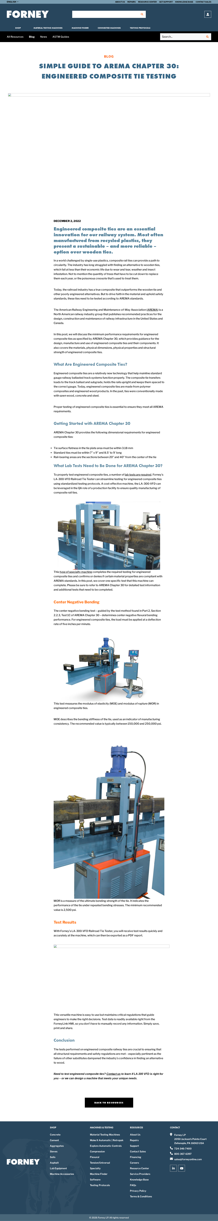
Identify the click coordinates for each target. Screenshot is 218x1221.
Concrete (55, 1134)
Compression (97, 1151)
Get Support (166, 2)
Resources (136, 1127)
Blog (32, 36)
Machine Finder (80, 28)
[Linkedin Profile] (173, 1168)
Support (134, 1145)
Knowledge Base (184, 2)
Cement (54, 1140)
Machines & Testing (101, 1127)
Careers (134, 1162)
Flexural (94, 1157)
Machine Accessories (62, 1173)
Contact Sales (203, 2)
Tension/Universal (100, 1162)
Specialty (95, 1168)
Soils (52, 1157)
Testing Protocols (140, 28)
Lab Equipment (58, 1168)
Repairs (131, 2)
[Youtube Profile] (181, 1168)
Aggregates (57, 1145)
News (43, 36)
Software (95, 1179)
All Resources (15, 36)
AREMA (152, 309)
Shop (18, 28)
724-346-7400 (183, 1148)
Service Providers (140, 1173)
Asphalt (54, 1162)
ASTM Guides (60, 36)
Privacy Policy (138, 1190)
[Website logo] (28, 14)
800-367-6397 (183, 1153)
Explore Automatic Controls (106, 1145)
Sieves (53, 1151)
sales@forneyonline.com (188, 1159)
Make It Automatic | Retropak (106, 1140)
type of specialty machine (76, 572)
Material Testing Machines (48, 28)
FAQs (133, 1185)
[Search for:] (185, 36)
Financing (135, 1157)
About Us (120, 2)
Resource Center (147, 2)
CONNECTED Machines (109, 28)
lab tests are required (138, 474)
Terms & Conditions (141, 1196)
